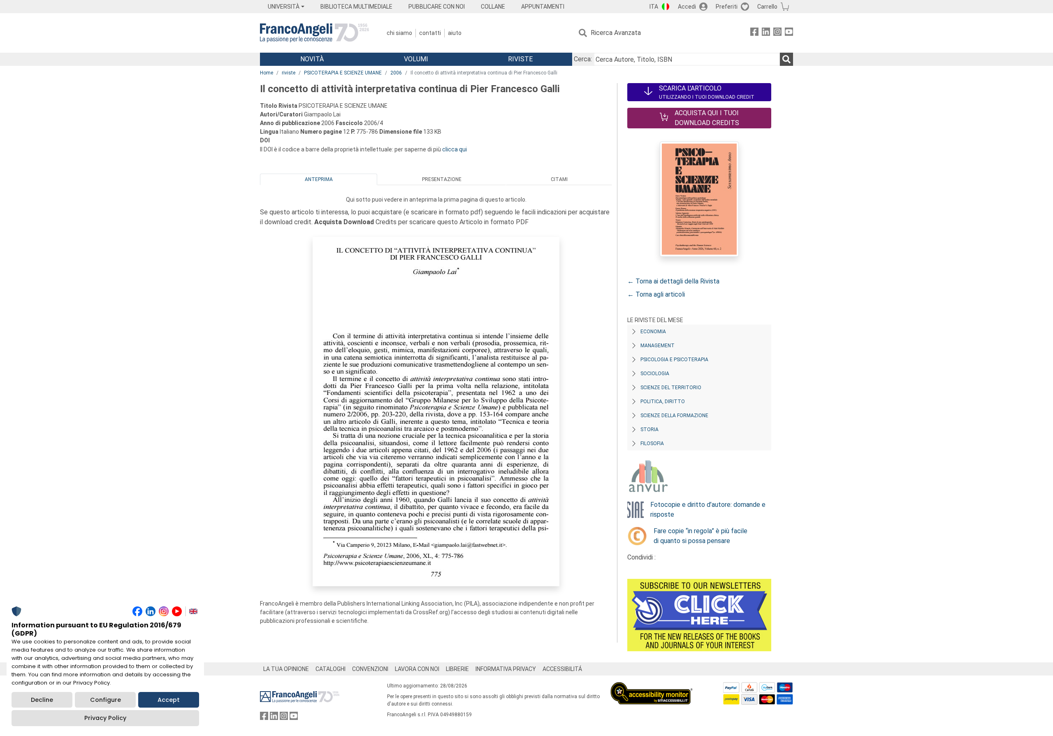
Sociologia (654, 373)
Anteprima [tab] (319, 179)
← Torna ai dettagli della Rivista (673, 281)
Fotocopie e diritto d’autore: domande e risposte (707, 509)
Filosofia (652, 443)
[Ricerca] (786, 59)
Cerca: (583, 59)
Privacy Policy (105, 718)
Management (657, 345)
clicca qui (454, 149)
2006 (396, 73)
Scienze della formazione (674, 415)
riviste (288, 73)
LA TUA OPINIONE (286, 669)
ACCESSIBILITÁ (562, 669)
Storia (649, 429)
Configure (105, 700)
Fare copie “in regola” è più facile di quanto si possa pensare (700, 536)
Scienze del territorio (670, 387)
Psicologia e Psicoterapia (674, 359)
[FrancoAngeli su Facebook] (754, 33)
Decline (42, 700)
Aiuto (455, 33)
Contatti (430, 33)
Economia (653, 331)
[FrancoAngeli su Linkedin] (766, 33)
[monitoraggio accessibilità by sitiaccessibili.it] (651, 687)
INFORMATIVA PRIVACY (505, 669)
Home (266, 73)
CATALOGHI (330, 669)
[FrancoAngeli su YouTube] (789, 33)
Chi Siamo (399, 33)
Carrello (767, 6)
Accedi (687, 6)
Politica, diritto (662, 401)
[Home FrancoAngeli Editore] (314, 33)
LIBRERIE (457, 669)
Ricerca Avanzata (616, 33)
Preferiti (727, 6)
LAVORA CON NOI (417, 669)
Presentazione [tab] (442, 179)
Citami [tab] (559, 179)
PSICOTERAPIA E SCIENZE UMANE (343, 73)
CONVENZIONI (370, 669)
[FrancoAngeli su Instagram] (777, 33)
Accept (169, 700)
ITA (653, 6)
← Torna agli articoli (656, 294)
